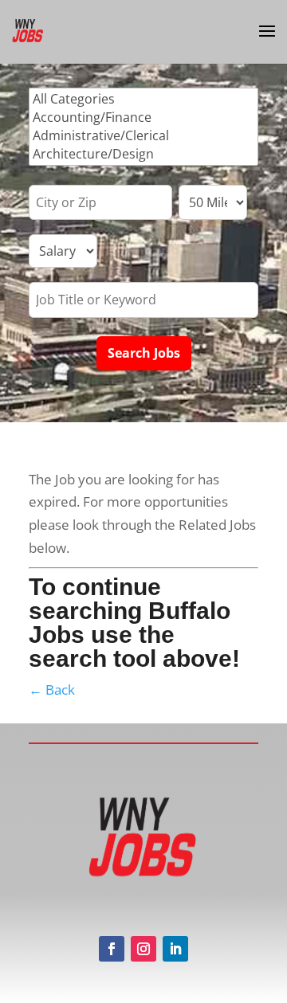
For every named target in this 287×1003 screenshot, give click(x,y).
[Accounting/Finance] (143, 117)
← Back (52, 689)
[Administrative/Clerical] (143, 136)
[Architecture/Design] (143, 154)
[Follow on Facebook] (111, 949)
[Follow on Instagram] (143, 949)
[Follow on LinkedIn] (175, 949)
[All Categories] (143, 99)
